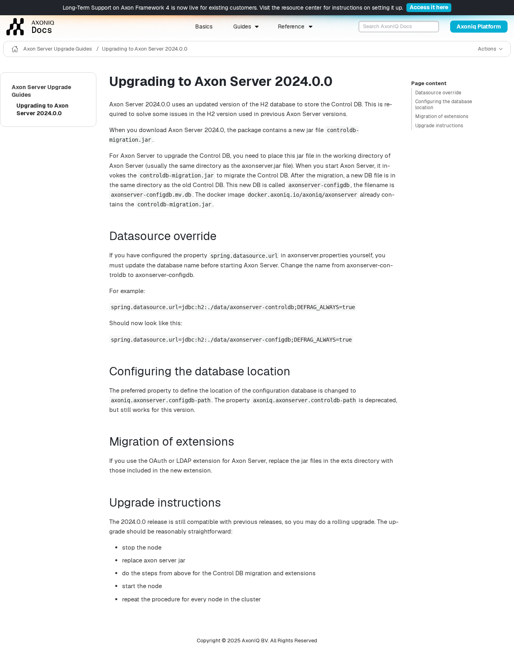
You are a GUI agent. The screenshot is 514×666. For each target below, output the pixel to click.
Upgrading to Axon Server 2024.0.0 (145, 48)
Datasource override (438, 93)
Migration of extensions (441, 116)
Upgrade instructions (439, 125)
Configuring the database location (443, 104)
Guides (242, 26)
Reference (291, 26)
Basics (203, 26)
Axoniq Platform (479, 26)
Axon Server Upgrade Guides (58, 48)
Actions (487, 48)
